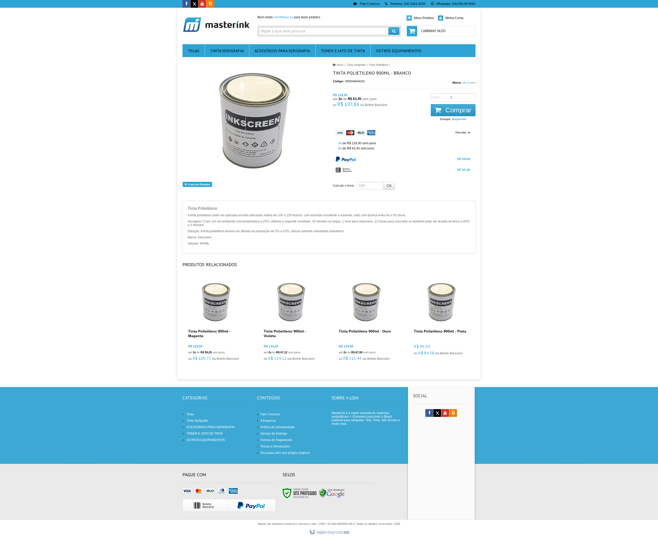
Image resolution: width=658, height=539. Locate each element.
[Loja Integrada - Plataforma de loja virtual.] (329, 532)
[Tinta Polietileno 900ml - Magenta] (215, 321)
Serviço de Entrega (273, 433)
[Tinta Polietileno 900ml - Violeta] (291, 321)
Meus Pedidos (424, 18)
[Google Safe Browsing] (332, 493)
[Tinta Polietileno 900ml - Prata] (441, 318)
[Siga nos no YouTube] (445, 413)
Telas (190, 414)
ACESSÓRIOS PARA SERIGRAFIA (210, 427)
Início (340, 64)
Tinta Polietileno (378, 64)
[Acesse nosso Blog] (210, 4)
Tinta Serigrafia (356, 64)
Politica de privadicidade (277, 427)
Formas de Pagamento (276, 440)
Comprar (457, 110)
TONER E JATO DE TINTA (205, 433)
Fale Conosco (369, 4)
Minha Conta (454, 18)
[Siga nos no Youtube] (202, 4)
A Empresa (268, 421)
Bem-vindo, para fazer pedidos (289, 17)
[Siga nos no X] (194, 4)
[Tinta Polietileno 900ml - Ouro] (366, 321)
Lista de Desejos (198, 184)
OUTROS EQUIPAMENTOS (206, 440)
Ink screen (469, 82)
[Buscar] (393, 31)
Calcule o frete (343, 185)
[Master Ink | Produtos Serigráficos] (216, 24)
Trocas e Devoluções (275, 446)
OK (389, 185)
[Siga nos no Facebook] (186, 4)
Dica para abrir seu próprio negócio (285, 453)
